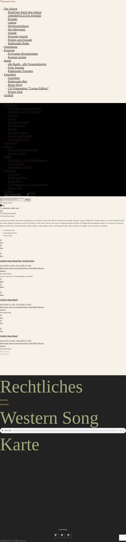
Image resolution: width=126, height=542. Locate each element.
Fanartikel (10, 74)
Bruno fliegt (15, 84)
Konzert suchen (17, 57)
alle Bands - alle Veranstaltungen (27, 64)
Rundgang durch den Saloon (24, 12)
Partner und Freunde (20, 39)
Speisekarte (10, 46)
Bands (7, 60)
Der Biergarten (16, 29)
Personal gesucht (18, 36)
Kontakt (12, 19)
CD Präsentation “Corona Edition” (28, 88)
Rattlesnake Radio (18, 43)
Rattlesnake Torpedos (20, 71)
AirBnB (8, 95)
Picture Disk (15, 91)
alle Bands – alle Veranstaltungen (27, 160)
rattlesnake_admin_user (10, 208)
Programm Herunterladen (23, 53)
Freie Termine (16, 67)
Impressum (4, 400)
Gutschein (14, 77)
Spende (12, 32)
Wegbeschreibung (18, 26)
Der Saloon (10, 8)
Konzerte (9, 50)
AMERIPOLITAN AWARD (24, 15)
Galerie (12, 22)
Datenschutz (4, 404)
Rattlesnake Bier (17, 81)
